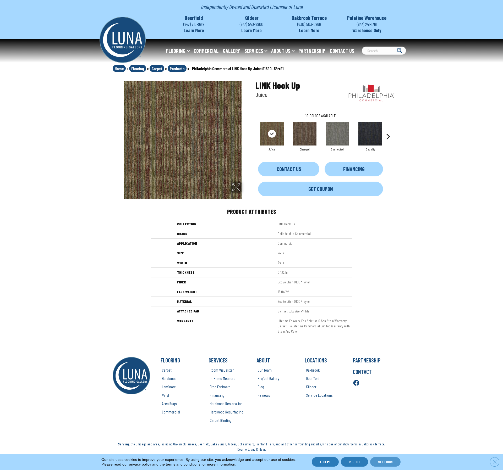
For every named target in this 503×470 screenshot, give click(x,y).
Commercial (206, 51)
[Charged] (305, 134)
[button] (188, 50)
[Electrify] (370, 134)
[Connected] (337, 134)
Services (253, 51)
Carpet (157, 68)
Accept (325, 462)
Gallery (231, 51)
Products (177, 68)
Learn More (194, 30)
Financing (354, 169)
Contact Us (342, 51)
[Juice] (272, 134)
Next (388, 128)
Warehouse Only (366, 30)
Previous (253, 128)
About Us (280, 51)
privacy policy (140, 464)
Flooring (175, 51)
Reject (354, 462)
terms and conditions (183, 464)
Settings (385, 462)
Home (119, 68)
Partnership (311, 51)
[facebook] (356, 383)
